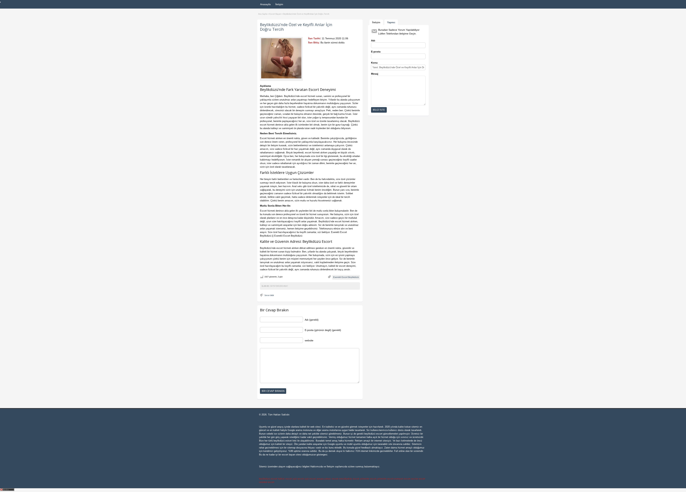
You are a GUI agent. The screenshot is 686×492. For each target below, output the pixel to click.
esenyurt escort (402, 478)
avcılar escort (418, 478)
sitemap (291, 447)
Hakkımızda (316, 466)
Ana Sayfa (262, 14)
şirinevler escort (368, 478)
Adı (373, 40)
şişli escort (298, 478)
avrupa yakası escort (327, 478)
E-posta (376, 51)
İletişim (279, 4)
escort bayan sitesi (291, 454)
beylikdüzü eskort (283, 440)
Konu (374, 62)
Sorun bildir (269, 295)
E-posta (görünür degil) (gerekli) (323, 330)
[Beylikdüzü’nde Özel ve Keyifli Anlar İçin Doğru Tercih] (281, 58)
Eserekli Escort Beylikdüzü (346, 277)
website (309, 340)
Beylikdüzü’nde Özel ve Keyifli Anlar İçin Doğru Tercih (296, 27)
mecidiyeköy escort (349, 478)
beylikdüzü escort (373, 433)
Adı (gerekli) (312, 319)
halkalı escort (285, 478)
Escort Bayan (275, 14)
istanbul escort (266, 482)
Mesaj (374, 73)
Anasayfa (265, 4)
